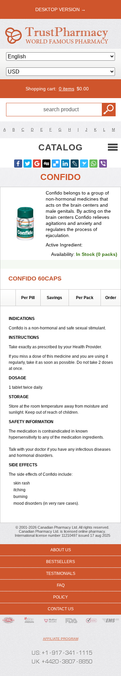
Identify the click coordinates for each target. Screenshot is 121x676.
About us (60, 550)
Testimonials (60, 573)
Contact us (61, 609)
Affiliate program (60, 639)
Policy (60, 597)
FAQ (61, 585)
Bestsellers (60, 561)
